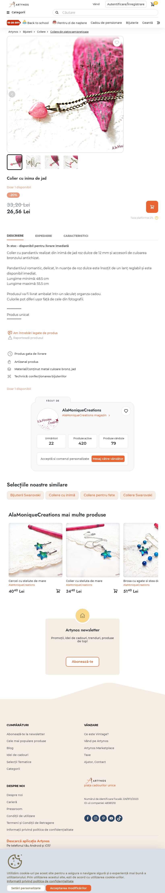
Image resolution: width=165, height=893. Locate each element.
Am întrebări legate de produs (35, 333)
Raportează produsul (28, 338)
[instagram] (95, 818)
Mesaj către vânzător (108, 459)
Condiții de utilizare (21, 816)
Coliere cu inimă (62, 495)
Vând (96, 4)
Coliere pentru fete (99, 495)
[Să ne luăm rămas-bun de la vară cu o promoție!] (14, 22)
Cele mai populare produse (26, 741)
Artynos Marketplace (99, 748)
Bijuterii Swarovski (25, 495)
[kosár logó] (152, 4)
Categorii (13, 769)
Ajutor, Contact (95, 762)
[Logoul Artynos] (18, 4)
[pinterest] (103, 818)
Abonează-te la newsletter (26, 734)
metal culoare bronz (55, 369)
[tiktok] (119, 818)
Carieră (12, 802)
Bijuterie (132, 23)
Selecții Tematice (19, 762)
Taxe (87, 755)
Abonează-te (82, 662)
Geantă (147, 23)
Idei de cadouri (17, 755)
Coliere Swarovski (137, 495)
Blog (10, 748)
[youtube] (111, 818)
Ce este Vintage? (96, 734)
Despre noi (15, 795)
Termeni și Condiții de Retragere (30, 823)
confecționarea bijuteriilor (48, 376)
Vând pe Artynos (96, 741)
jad (73, 369)
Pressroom (14, 809)
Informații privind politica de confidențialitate (40, 830)
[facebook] (87, 818)
